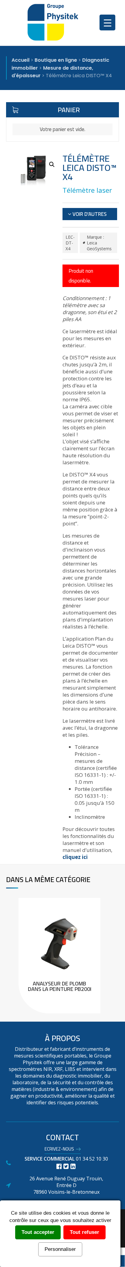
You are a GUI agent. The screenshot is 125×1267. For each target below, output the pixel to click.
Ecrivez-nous (59, 1150)
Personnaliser (60, 1249)
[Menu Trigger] (107, 22)
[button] (51, 164)
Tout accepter (38, 1232)
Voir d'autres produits (87, 214)
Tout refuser (84, 1232)
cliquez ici (75, 856)
